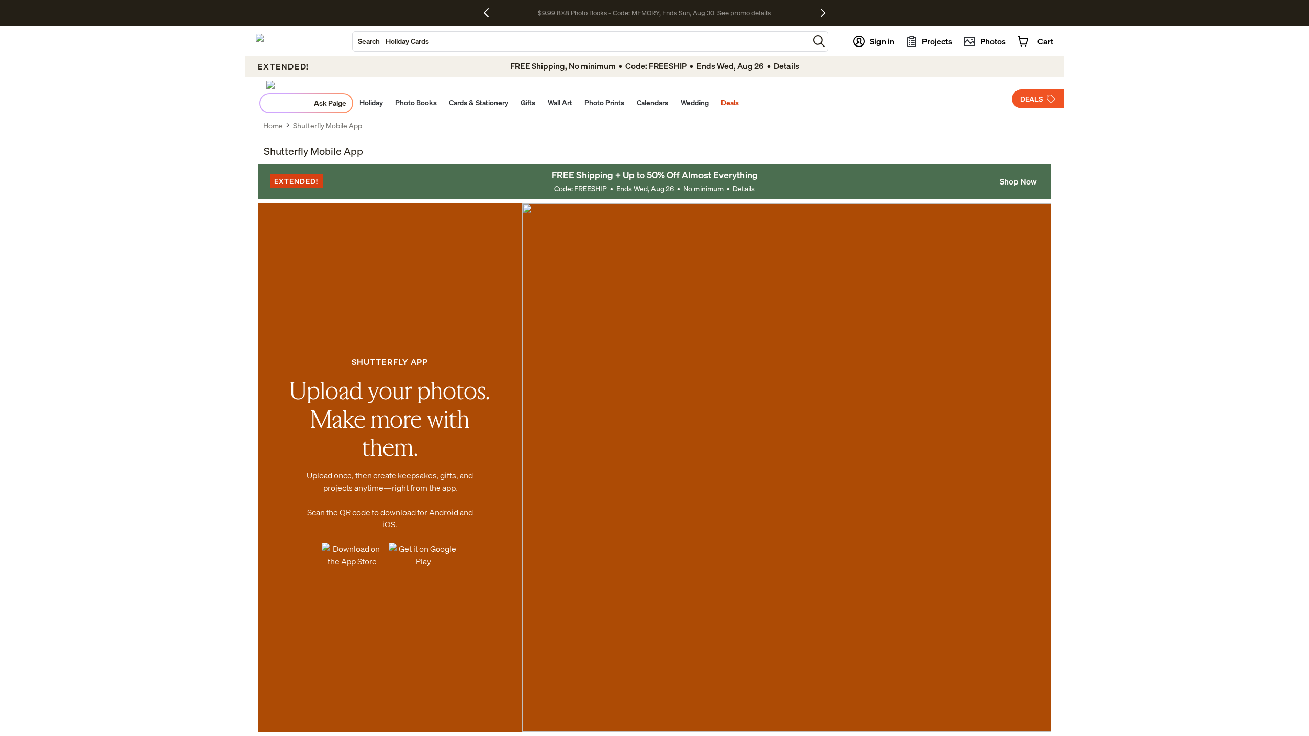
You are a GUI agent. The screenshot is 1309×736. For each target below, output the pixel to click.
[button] (819, 41)
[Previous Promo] (490, 12)
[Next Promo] (823, 13)
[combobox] (581, 41)
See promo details (744, 12)
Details (744, 188)
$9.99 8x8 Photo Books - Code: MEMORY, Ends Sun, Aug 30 (626, 12)
